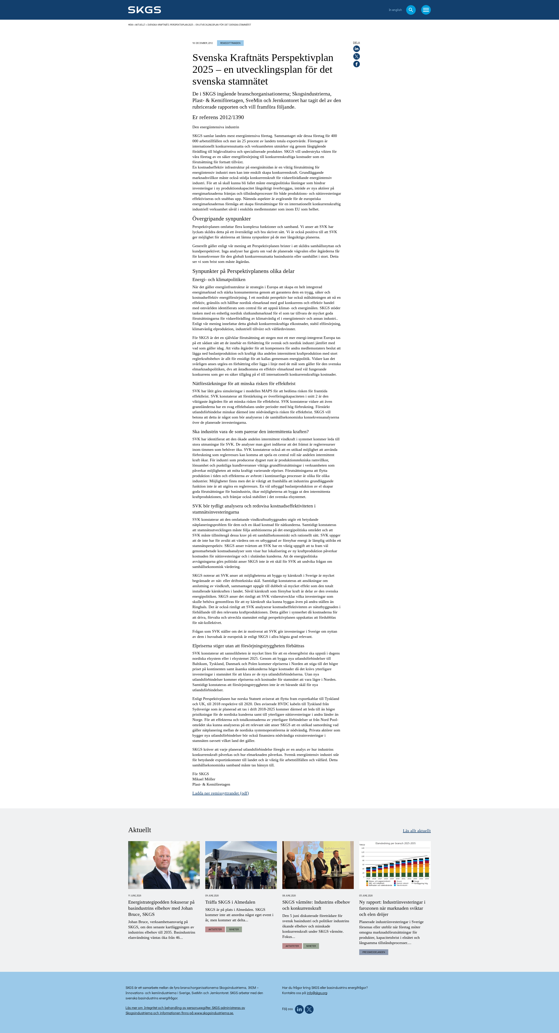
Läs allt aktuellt (417, 830)
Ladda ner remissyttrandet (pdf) (220, 793)
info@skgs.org (317, 992)
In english (395, 10)
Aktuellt (140, 24)
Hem (130, 24)
